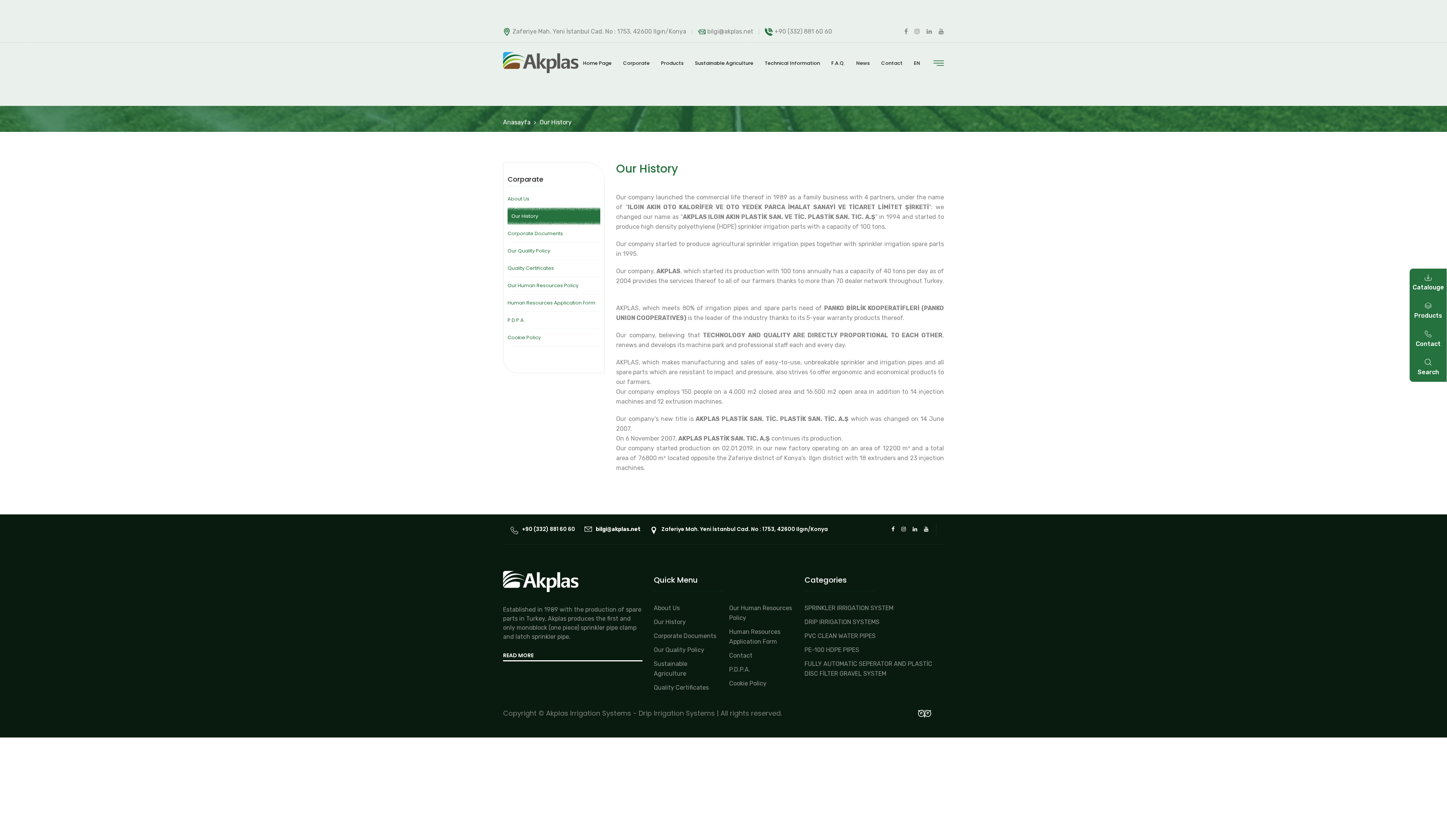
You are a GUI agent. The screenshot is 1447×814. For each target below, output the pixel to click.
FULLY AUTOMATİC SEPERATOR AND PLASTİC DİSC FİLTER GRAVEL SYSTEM (868, 668)
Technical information (792, 63)
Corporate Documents (535, 233)
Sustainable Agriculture (724, 63)
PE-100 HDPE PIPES (832, 649)
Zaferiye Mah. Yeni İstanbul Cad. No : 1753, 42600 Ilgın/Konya (744, 529)
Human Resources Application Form (551, 302)
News (863, 63)
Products (672, 63)
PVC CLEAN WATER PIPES (840, 636)
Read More (518, 655)
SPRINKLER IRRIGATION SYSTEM (849, 608)
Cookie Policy (524, 337)
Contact (891, 63)
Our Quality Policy (529, 250)
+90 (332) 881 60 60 (803, 31)
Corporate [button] (636, 63)
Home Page (597, 63)
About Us (518, 198)
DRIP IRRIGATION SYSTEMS (842, 622)
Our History (670, 622)
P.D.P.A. (516, 320)
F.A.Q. (838, 63)
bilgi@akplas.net (730, 31)
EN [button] (917, 63)
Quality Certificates (531, 268)
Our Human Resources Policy (543, 285)
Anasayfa (517, 122)
